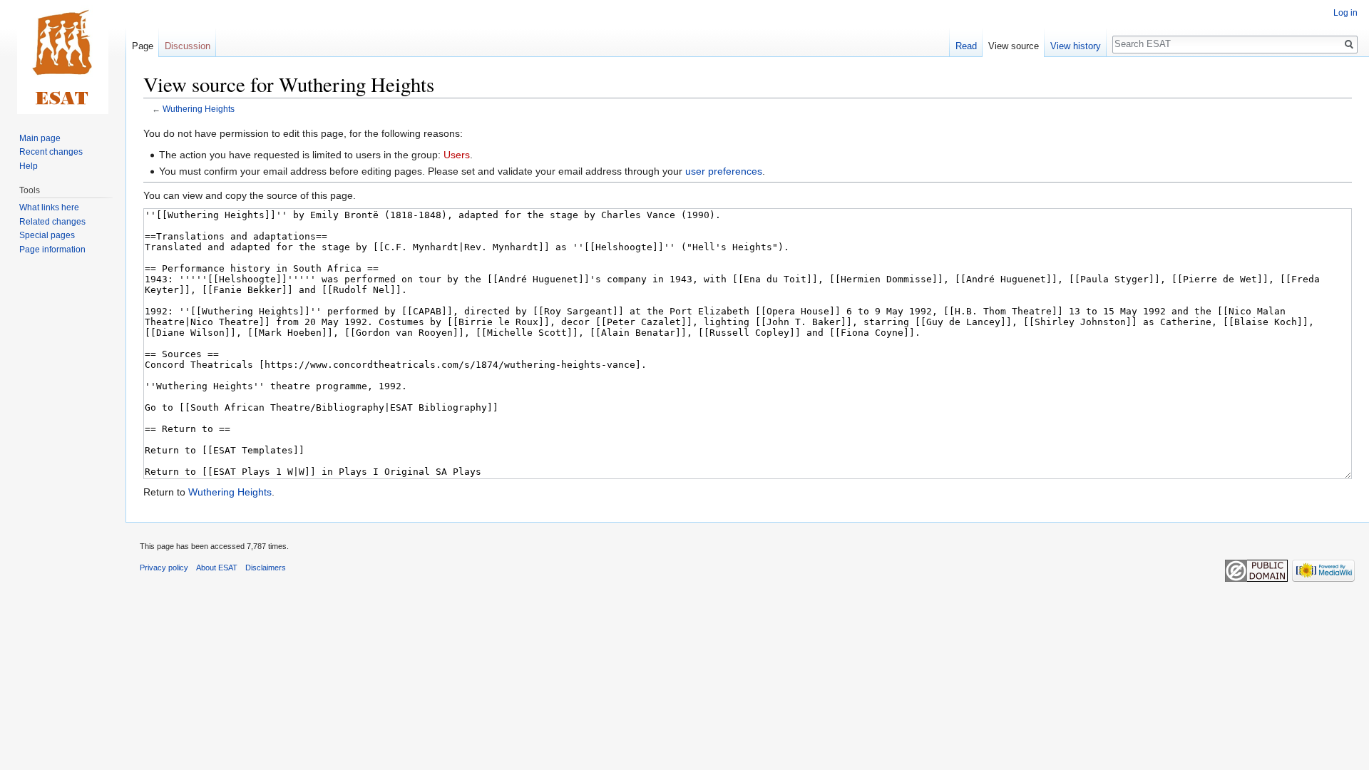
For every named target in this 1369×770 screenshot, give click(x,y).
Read (966, 46)
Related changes (52, 222)
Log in (1345, 13)
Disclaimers (265, 567)
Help (28, 166)
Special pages (47, 235)
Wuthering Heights (199, 108)
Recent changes (51, 152)
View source (1013, 46)
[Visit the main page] (63, 57)
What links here (49, 207)
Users (456, 154)
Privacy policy (164, 567)
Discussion (187, 46)
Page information (52, 250)
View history (1075, 46)
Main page (40, 138)
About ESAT (216, 567)
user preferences (723, 171)
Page (142, 46)
